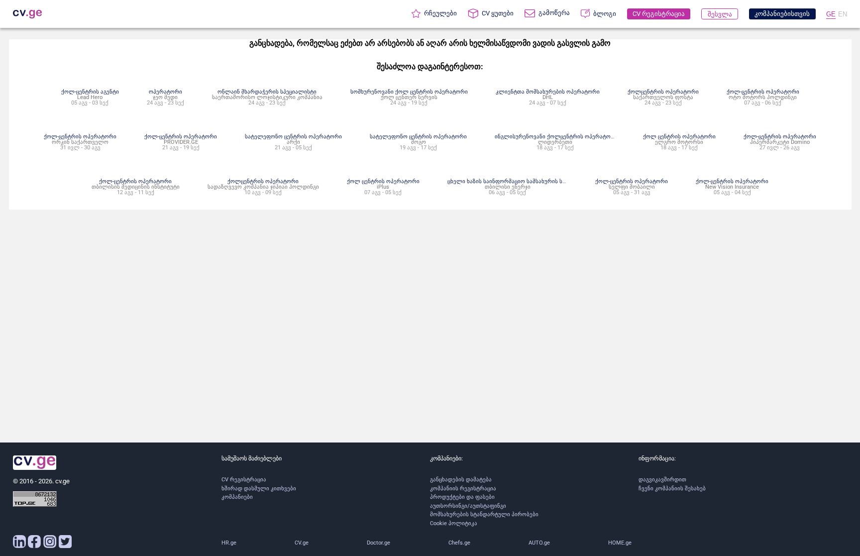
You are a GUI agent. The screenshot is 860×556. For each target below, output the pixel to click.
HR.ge (228, 543)
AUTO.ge (539, 543)
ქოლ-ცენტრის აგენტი (90, 91)
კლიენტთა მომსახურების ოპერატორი (548, 91)
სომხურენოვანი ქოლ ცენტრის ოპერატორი (409, 91)
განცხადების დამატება (461, 479)
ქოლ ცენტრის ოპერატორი (679, 136)
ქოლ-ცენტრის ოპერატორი (763, 91)
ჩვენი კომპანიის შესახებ (672, 488)
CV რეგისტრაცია (243, 479)
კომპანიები (237, 497)
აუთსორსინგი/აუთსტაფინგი (468, 506)
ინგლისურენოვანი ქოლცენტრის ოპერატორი (556, 136)
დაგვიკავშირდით (662, 479)
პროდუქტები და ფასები (462, 497)
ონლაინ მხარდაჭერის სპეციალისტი (267, 91)
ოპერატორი (165, 91)
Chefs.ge (459, 543)
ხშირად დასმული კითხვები (258, 488)
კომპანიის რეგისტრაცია (463, 488)
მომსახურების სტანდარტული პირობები (484, 514)
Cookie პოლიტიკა (453, 523)
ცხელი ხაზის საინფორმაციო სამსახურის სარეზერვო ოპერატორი (536, 181)
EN (842, 14)
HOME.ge (620, 543)
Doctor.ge (378, 543)
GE (831, 14)
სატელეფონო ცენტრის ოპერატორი (293, 136)
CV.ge (302, 543)
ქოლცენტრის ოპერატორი (663, 91)
